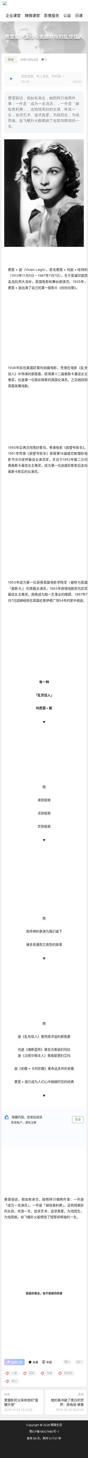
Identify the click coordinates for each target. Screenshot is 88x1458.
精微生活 (56, 1425)
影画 (11, 59)
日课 (79, 15)
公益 (67, 15)
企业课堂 (13, 15)
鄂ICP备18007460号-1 (44, 1431)
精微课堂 (32, 15)
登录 (78, 1119)
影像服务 (51, 15)
